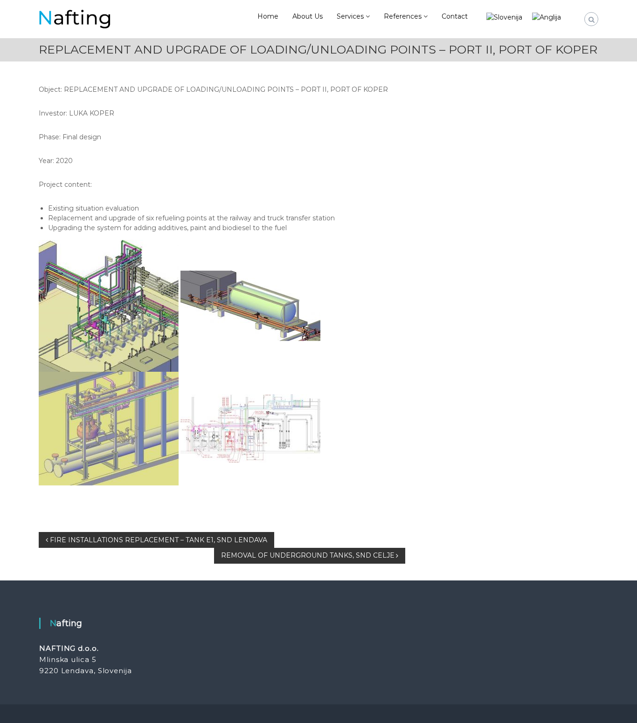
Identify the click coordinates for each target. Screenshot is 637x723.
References (403, 16)
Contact (455, 16)
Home (267, 16)
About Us (307, 16)
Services (350, 16)
